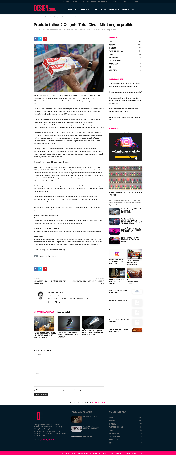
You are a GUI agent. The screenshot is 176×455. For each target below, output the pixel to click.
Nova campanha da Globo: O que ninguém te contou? (88, 282)
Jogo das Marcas (95, 453)
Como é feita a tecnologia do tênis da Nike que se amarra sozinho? (69, 335)
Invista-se (93, 1)
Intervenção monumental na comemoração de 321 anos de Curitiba (116, 281)
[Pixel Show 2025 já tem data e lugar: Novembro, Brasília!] (114, 240)
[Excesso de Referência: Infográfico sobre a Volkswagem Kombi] (134, 254)
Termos (103, 453)
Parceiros (110, 453)
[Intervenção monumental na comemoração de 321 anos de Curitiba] (117, 273)
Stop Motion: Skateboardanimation (91, 427)
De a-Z (120, 1)
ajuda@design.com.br (47, 440)
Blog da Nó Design (90, 417)
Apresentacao (65, 453)
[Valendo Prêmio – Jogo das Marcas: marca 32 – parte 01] (137, 330)
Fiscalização (52, 256)
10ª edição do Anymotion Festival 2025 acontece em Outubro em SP (131, 230)
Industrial (72, 10)
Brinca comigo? (113, 310)
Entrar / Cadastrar (66, 1)
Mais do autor (63, 312)
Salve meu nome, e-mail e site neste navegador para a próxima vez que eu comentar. (63, 390)
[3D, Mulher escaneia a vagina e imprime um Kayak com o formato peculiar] (45, 323)
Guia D (125, 1)
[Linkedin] (53, 302)
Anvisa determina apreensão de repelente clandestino (50, 282)
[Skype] (56, 302)
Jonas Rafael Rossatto (42, 34)
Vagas (140, 453)
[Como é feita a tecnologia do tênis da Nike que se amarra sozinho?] (69, 323)
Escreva (73, 453)
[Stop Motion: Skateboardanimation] (77, 429)
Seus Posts (75, 1)
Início (35, 17)
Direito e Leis (43, 256)
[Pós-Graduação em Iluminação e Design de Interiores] (137, 322)
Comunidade (112, 1)
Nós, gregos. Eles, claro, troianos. (118, 300)
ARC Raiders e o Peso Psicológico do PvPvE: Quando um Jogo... (133, 281)
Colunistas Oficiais (82, 453)
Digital (95, 10)
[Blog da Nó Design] (77, 419)
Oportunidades (128, 10)
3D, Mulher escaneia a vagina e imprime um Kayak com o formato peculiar (45, 335)
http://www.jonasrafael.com (54, 295)
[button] (140, 10)
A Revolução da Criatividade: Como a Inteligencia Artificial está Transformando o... (131, 221)
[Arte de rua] (77, 436)
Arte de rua (87, 436)
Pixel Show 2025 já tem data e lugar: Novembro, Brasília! (130, 239)
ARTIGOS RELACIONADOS (44, 312)
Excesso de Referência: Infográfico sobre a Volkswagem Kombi (133, 262)
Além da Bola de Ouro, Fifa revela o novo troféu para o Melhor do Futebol (93, 332)
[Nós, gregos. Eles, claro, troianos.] (137, 302)
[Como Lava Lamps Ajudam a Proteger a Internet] (125, 178)
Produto (41, 17)
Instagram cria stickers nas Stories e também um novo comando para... (116, 261)
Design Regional (102, 1)
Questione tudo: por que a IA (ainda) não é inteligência (131, 210)
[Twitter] (60, 302)
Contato (134, 453)
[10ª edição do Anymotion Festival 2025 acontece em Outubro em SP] (114, 231)
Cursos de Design (84, 1)
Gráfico (84, 10)
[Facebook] (49, 302)
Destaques (113, 10)
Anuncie (128, 453)
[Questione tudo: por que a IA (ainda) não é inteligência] (114, 211)
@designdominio (99, 403)
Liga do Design (119, 453)
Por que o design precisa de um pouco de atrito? (125, 92)
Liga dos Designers (134, 1)
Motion (103, 10)
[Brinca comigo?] (137, 312)
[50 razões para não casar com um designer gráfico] (137, 291)
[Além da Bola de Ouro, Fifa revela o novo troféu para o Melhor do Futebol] (93, 322)
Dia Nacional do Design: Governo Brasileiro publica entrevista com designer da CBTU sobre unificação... (125, 100)
